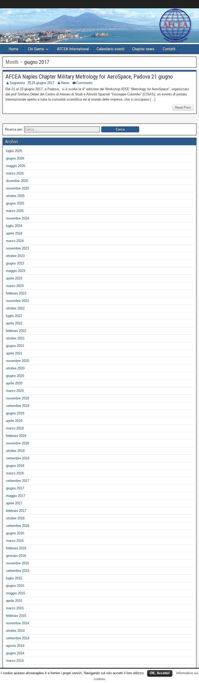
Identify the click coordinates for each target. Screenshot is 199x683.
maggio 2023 (15, 271)
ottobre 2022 (15, 308)
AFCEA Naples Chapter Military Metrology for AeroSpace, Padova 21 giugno (89, 76)
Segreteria (17, 83)
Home (13, 49)
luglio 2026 (14, 151)
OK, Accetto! (160, 673)
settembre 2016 (17, 526)
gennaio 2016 (16, 556)
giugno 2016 (15, 533)
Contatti (169, 49)
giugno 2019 (15, 413)
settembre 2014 (17, 638)
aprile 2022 (14, 323)
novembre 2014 (17, 623)
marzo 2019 (15, 428)
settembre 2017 (17, 481)
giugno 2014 (15, 653)
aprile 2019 (14, 421)
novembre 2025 (17, 188)
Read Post (183, 107)
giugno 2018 (15, 466)
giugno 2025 (15, 203)
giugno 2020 (15, 376)
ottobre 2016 (15, 518)
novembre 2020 (17, 361)
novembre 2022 (17, 301)
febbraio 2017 (16, 511)
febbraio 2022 (16, 331)
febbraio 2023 (16, 293)
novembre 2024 (17, 218)
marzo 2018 (15, 473)
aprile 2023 (14, 278)
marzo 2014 (15, 661)
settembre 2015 (17, 571)
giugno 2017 (15, 488)
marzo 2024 (15, 241)
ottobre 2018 (15, 451)
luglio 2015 (14, 578)
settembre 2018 (17, 458)
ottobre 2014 (15, 631)
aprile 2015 (14, 601)
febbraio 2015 (16, 616)
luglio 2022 (14, 316)
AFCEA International (73, 49)
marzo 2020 (15, 391)
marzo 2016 (15, 541)
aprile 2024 (14, 233)
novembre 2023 (17, 248)
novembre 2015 (17, 563)
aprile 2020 (14, 383)
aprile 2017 (14, 503)
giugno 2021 (15, 346)
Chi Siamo (36, 49)
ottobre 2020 (15, 368)
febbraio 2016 (16, 548)
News (65, 83)
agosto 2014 (15, 646)
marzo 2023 (15, 286)
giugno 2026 (15, 158)
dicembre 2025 (17, 181)
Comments (84, 83)
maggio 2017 (15, 496)
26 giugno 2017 (43, 83)
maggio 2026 (15, 166)
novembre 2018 (17, 443)
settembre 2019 (17, 406)
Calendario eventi (110, 49)
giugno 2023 (15, 263)
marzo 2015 (15, 608)
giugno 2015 (15, 586)
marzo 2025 (15, 211)
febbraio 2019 (16, 436)
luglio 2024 (14, 226)
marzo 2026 (15, 173)
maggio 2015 (15, 593)
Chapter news (143, 49)
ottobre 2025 (15, 196)
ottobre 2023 (15, 256)
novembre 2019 (17, 398)
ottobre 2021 (15, 338)
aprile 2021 (14, 353)
